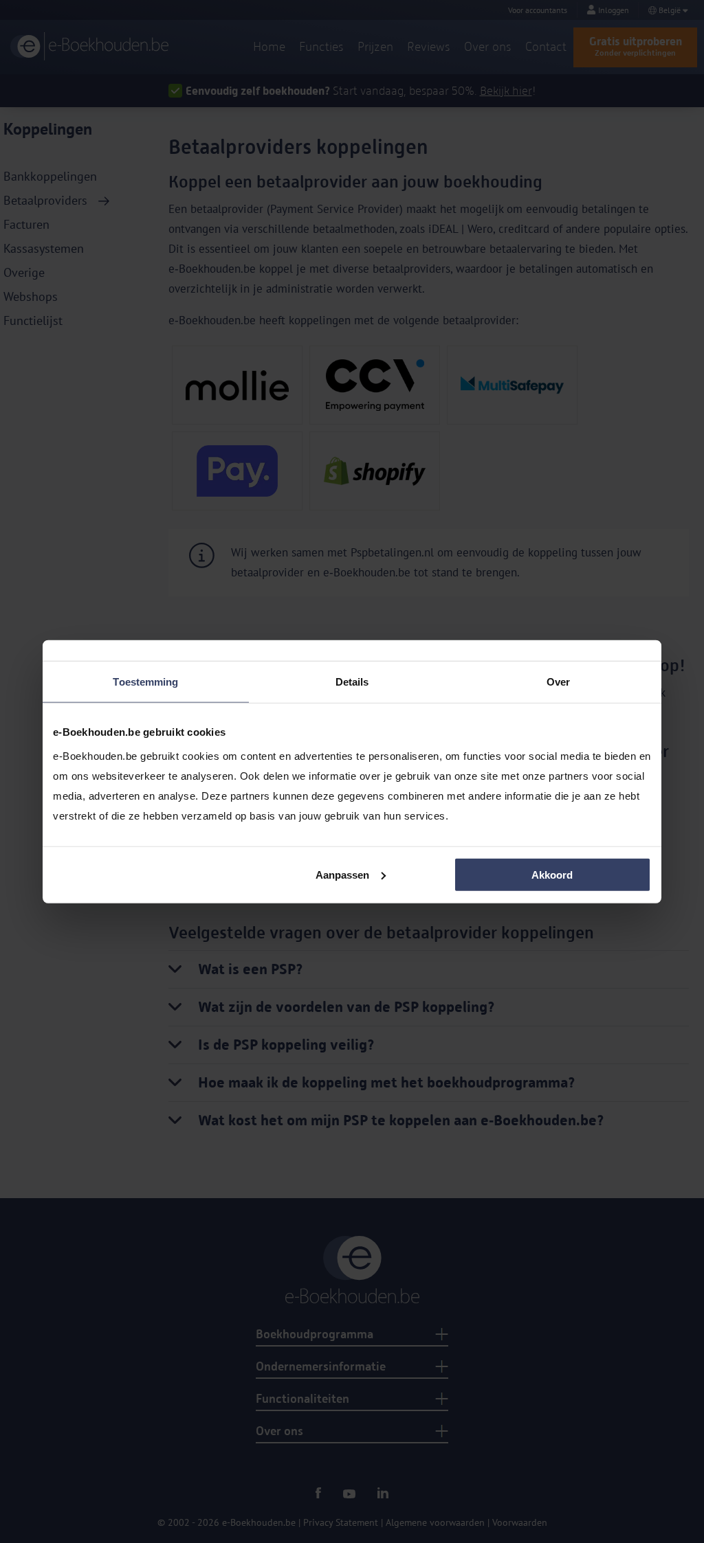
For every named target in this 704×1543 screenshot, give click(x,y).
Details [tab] (352, 682)
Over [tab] (558, 682)
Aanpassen (342, 874)
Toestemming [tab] (145, 682)
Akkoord (552, 874)
